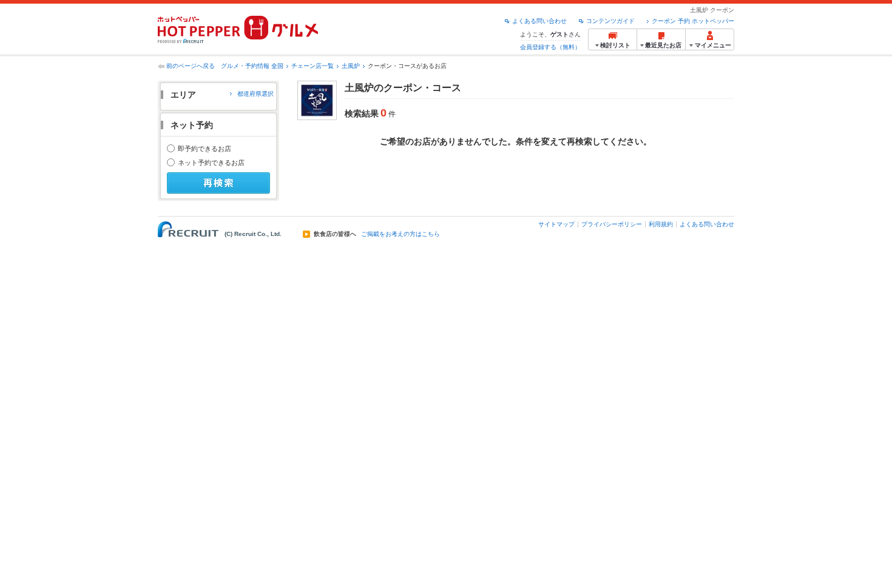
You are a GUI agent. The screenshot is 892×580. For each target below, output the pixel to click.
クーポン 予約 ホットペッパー (693, 21)
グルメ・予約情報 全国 (252, 65)
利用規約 (661, 224)
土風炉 (351, 65)
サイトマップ (556, 224)
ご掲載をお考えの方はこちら (400, 234)
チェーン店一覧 (312, 65)
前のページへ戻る (190, 65)
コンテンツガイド (610, 21)
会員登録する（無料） (550, 47)
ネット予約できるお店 (211, 162)
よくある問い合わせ (539, 21)
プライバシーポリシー (611, 224)
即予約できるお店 (204, 148)
